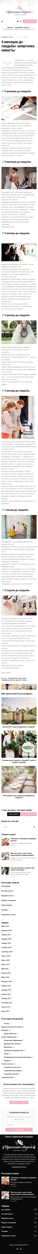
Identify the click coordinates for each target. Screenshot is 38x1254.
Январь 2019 (6, 935)
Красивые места (7, 896)
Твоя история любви (28, 814)
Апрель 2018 (6, 973)
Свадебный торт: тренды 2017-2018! (29, 686)
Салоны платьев (7, 1064)
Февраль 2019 (6, 930)
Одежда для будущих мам (13, 1050)
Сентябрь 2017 (6, 1003)
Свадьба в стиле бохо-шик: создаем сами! (10, 686)
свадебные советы (8, 680)
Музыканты (8, 1047)
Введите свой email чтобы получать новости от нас (19, 1118)
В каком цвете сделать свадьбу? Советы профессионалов (19, 761)
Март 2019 (5, 926)
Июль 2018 (5, 960)
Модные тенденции (8, 900)
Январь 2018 (6, 986)
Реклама (4, 910)
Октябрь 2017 (6, 998)
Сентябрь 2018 (6, 952)
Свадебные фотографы (12, 1071)
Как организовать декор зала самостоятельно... (22, 869)
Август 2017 (5, 1007)
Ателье (6, 1023)
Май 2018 (4, 969)
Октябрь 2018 (6, 947)
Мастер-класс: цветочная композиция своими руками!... (23, 854)
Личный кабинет (29, 21)
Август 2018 (5, 956)
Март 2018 (5, 977)
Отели (6, 1054)
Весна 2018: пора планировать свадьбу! (19, 727)
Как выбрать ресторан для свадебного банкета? (19, 797)
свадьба (18, 680)
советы (24, 680)
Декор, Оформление (8, 1037)
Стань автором (13, 814)
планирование (12, 678)
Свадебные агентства (12, 1067)
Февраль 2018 (6, 981)
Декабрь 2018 (6, 939)
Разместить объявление (19, 1102)
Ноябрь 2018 (6, 943)
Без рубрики (5, 886)
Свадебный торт (7, 1077)
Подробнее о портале (19, 1167)
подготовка (22, 678)
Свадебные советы (7, 37)
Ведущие (4, 1030)
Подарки (7, 1060)
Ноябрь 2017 (6, 994)
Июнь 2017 (5, 1011)
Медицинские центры (12, 1044)
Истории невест (7, 891)
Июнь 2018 (5, 964)
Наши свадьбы (6, 905)
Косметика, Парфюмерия (13, 1040)
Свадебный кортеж (11, 1074)
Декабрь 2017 (6, 990)
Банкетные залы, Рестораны (11, 1027)
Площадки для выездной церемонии (17, 1057)
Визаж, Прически (10, 1034)
